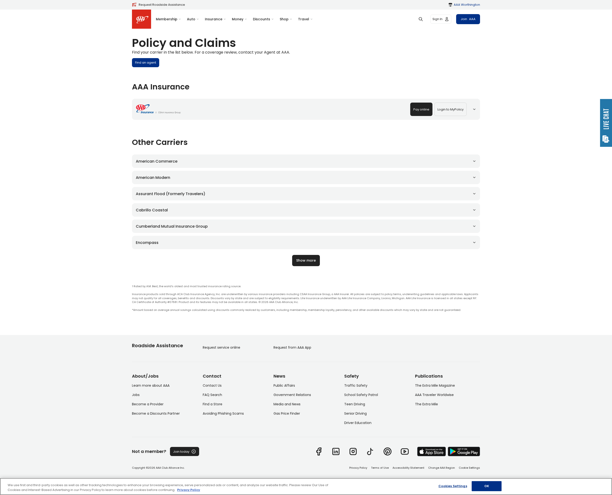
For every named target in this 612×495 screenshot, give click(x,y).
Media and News (287, 404)
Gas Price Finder (286, 413)
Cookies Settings (452, 486)
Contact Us (212, 385)
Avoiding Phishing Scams (223, 413)
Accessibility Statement (408, 468)
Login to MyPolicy (450, 109)
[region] (306, 486)
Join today (181, 451)
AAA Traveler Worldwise (434, 394)
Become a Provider (148, 404)
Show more (306, 260)
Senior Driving (355, 413)
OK (486, 486)
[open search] (421, 19)
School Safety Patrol (361, 394)
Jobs (136, 394)
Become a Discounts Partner (156, 413)
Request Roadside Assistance (162, 4)
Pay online (421, 109)
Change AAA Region (441, 468)
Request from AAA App (292, 347)
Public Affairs (284, 385)
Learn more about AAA (150, 385)
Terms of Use (380, 468)
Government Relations (292, 394)
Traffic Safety (355, 385)
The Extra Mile (426, 404)
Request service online (221, 347)
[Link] (318, 451)
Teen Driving (354, 404)
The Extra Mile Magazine (435, 385)
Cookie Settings (469, 468)
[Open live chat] (606, 123)
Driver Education (358, 422)
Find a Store (212, 404)
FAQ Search (212, 394)
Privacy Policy (358, 468)
